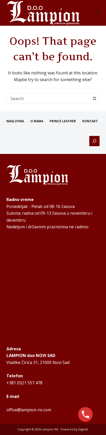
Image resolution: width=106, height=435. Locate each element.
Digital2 (83, 429)
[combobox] (48, 98)
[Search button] (94, 98)
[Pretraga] (94, 141)
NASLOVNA (15, 121)
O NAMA (36, 121)
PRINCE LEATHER (63, 121)
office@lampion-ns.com (28, 410)
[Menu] (97, 13)
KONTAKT (90, 121)
